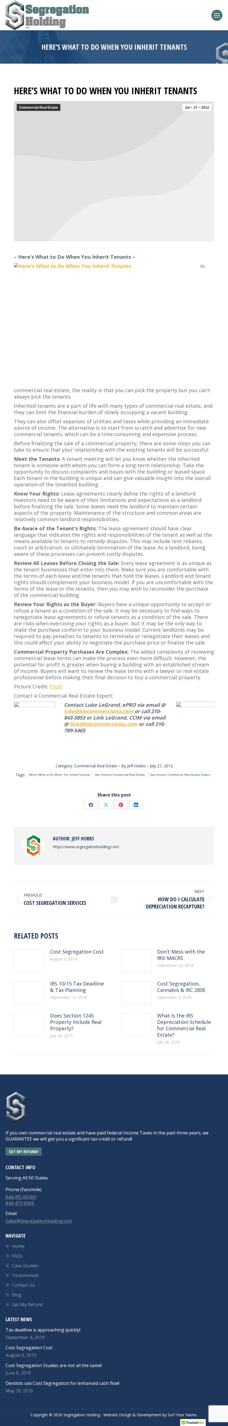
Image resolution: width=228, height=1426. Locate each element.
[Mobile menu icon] (216, 15)
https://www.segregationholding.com (86, 846)
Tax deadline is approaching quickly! (43, 1330)
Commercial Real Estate (38, 107)
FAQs (17, 1256)
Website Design (117, 1414)
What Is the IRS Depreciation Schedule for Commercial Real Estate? (184, 1025)
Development (149, 1414)
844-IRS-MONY (21, 1197)
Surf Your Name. (182, 1414)
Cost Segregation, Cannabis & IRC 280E (181, 986)
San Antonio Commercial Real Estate (120, 774)
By (133, 765)
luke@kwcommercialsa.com (98, 711)
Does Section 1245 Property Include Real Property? (75, 1022)
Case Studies (25, 1266)
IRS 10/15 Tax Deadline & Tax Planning (77, 986)
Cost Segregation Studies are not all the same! (54, 1365)
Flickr (56, 686)
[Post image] (29, 961)
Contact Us (23, 1285)
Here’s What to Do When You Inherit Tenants (59, 774)
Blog (17, 1295)
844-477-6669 (20, 1203)
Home (18, 1246)
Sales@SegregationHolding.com (39, 1221)
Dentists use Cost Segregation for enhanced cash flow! (62, 1383)
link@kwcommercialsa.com (103, 724)
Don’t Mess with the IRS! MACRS (181, 955)
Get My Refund (27, 1304)
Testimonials (25, 1275)
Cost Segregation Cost (77, 952)
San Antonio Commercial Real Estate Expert (180, 774)
